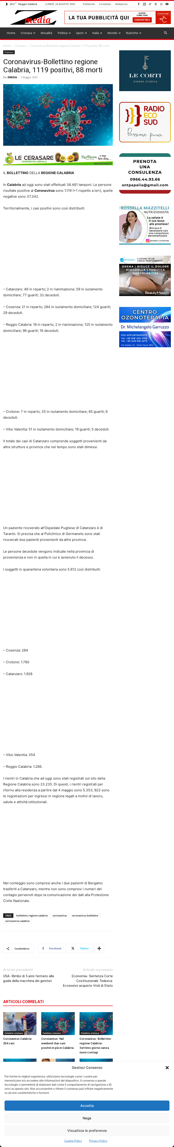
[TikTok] (149, 4)
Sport (80, 33)
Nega (87, 1118)
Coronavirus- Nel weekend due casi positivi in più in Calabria (57, 1043)
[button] (167, 1067)
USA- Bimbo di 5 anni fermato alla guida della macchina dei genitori (28, 978)
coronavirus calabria (17, 921)
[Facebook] (138, 4)
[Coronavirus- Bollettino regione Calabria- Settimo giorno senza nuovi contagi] (96, 1023)
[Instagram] (144, 4)
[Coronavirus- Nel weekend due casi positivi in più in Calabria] (58, 1023)
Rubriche (132, 33)
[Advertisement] (58, 249)
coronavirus (60, 915)
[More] (99, 948)
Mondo (112, 33)
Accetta (87, 1105)
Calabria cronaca (14, 1033)
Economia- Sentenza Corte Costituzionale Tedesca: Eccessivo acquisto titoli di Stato (88, 981)
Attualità (46, 33)
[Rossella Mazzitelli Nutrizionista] (145, 224)
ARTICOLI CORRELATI (23, 1001)
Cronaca (26, 33)
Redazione (121, 4)
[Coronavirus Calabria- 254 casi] (19, 1023)
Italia (95, 33)
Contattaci (105, 4)
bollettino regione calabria (32, 915)
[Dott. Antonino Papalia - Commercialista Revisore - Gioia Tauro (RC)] (145, 173)
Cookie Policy (73, 1140)
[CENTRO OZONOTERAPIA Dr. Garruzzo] (145, 327)
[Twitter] (155, 4)
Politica (63, 33)
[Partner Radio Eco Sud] (145, 122)
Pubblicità (89, 4)
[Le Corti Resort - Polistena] (145, 70)
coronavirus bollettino (85, 915)
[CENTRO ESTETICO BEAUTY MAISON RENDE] (145, 276)
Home (11, 33)
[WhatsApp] (161, 4)
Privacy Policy (98, 1140)
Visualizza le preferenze (87, 1130)
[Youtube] (166, 4)
